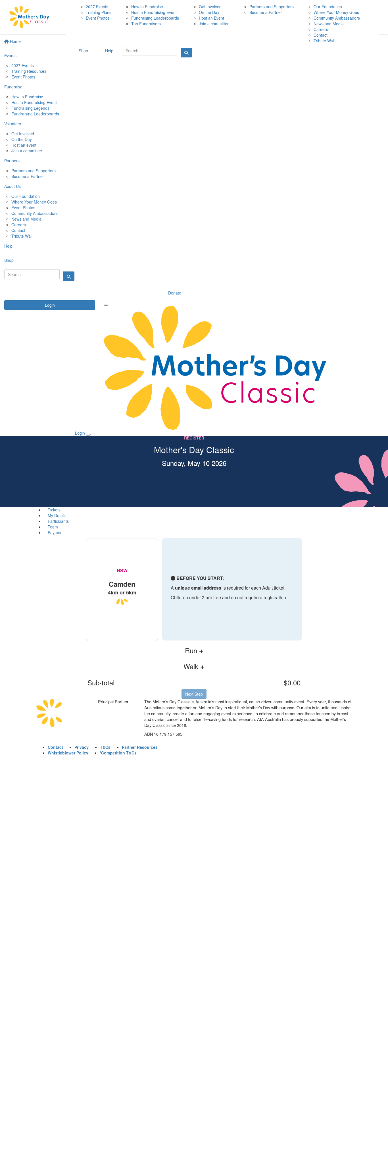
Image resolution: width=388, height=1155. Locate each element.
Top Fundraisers (146, 23)
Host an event (23, 145)
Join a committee (26, 151)
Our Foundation (25, 196)
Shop (9, 260)
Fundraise (13, 87)
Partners (12, 160)
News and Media (26, 219)
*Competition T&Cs (118, 753)
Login (50, 305)
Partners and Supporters (33, 170)
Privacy (81, 747)
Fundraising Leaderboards (35, 114)
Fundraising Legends (30, 108)
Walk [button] (191, 666)
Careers (18, 224)
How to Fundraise (27, 96)
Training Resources (28, 71)
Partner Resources (140, 747)
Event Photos (23, 77)
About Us (12, 186)
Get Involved (22, 133)
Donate (174, 293)
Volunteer (12, 124)
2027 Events (22, 65)
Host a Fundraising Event (34, 102)
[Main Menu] (106, 305)
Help (8, 246)
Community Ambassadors (34, 213)
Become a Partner (27, 176)
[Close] (88, 435)
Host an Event (211, 18)
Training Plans (98, 12)
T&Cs (105, 747)
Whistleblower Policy (68, 753)
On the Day (21, 139)
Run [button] (192, 650)
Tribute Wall (21, 236)
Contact (18, 230)
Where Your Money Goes (34, 202)
